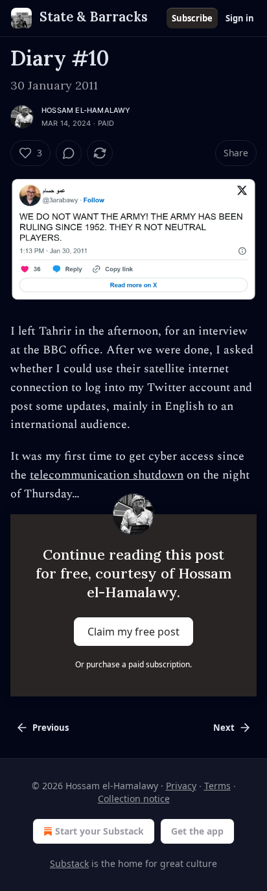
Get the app (197, 831)
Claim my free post (133, 631)
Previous (50, 727)
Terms (217, 785)
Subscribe (192, 18)
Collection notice (134, 798)
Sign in (240, 18)
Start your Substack (99, 831)
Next (224, 727)
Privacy (181, 785)
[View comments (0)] (69, 153)
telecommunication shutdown (106, 475)
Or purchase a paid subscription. (133, 664)
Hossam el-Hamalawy (86, 110)
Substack (69, 863)
